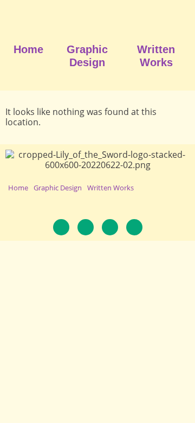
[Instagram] (85, 227)
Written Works (156, 55)
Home (28, 49)
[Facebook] (61, 227)
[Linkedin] (110, 227)
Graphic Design (87, 55)
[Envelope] (134, 227)
